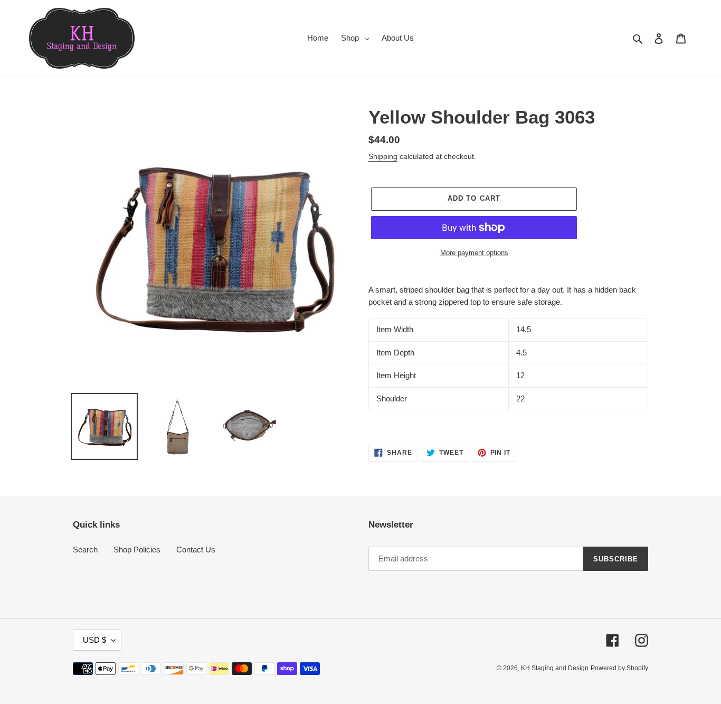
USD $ (94, 639)
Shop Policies (136, 549)
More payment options (474, 253)
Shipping (382, 156)
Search (85, 549)
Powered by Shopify (619, 668)
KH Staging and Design (555, 668)
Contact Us (195, 549)
